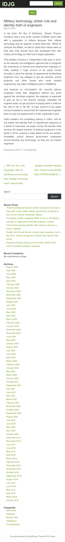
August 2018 (12, 479)
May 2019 (10, 451)
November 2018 (13, 468)
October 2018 (12, 472)
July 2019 (10, 444)
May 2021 (10, 395)
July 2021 (10, 388)
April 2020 (10, 430)
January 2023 (12, 367)
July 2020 (10, 420)
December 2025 (13, 291)
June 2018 (11, 486)
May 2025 (10, 312)
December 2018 (13, 465)
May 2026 (10, 277)
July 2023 (10, 350)
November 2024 (13, 332)
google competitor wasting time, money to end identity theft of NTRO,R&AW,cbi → (47, 170)
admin (18, 149)
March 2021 (11, 399)
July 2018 (10, 482)
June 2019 (11, 447)
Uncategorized (30, 149)
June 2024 (11, 336)
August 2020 (12, 416)
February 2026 (12, 284)
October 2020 (12, 409)
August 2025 (12, 301)
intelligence (11, 520)
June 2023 (11, 353)
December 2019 (13, 437)
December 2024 (13, 329)
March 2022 (11, 374)
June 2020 (11, 423)
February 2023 (12, 364)
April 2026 (10, 280)
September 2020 (13, 413)
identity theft (12, 517)
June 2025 (11, 308)
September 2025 (13, 298)
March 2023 (11, 360)
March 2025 (11, 319)
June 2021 (11, 392)
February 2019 (12, 461)
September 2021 (13, 385)
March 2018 (11, 496)
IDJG (8, 4)
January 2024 (12, 343)
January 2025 (12, 326)
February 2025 (12, 322)
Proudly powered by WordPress (23, 536)
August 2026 (12, 266)
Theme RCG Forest (46, 536)
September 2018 (13, 475)
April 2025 (10, 315)
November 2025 (13, 294)
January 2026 (12, 287)
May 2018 (10, 489)
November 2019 (13, 440)
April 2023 (10, 357)
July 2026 (10, 270)
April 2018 (10, 493)
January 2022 (12, 378)
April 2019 (10, 454)
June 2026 (11, 273)
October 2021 (12, 381)
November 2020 (13, 406)
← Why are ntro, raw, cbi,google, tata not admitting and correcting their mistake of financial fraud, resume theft (16, 174)
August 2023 (12, 346)
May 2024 (10, 339)
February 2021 (12, 402)
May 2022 (10, 371)
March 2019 (11, 458)
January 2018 (12, 500)
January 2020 (12, 433)
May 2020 (10, 427)
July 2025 (10, 305)
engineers (10, 513)
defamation (11, 510)
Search (7, 191)
